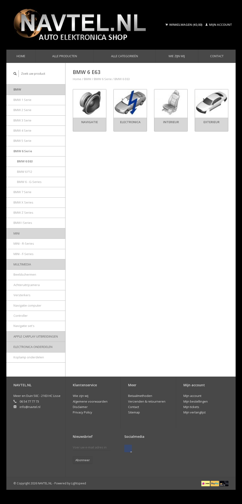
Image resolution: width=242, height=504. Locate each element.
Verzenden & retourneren (146, 401)
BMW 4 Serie (22, 130)
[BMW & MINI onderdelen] (85, 25)
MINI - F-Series (23, 254)
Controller (20, 315)
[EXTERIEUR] (211, 102)
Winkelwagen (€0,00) (186, 24)
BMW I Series (22, 223)
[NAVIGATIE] (89, 102)
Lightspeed (78, 483)
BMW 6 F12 (24, 171)
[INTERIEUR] (170, 102)
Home (21, 56)
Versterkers (21, 295)
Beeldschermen (24, 274)
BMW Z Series (23, 212)
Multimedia (22, 264)
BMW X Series (23, 202)
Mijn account (220, 24)
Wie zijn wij (177, 56)
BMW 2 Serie (22, 110)
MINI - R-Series (23, 243)
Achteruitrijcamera (26, 285)
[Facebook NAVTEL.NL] (128, 448)
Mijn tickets (191, 407)
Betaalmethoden (140, 396)
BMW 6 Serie (22, 151)
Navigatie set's (24, 326)
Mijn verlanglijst (194, 412)
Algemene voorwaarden (90, 401)
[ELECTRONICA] (130, 102)
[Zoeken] (15, 73)
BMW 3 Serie (22, 120)
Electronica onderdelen (32, 347)
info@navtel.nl (30, 407)
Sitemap (134, 412)
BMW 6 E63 (25, 161)
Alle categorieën (124, 56)
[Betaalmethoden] (206, 483)
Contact (217, 56)
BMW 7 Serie (22, 192)
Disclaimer (80, 407)
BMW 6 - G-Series (29, 182)
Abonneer (82, 460)
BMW (17, 89)
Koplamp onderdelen (28, 357)
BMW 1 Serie (22, 100)
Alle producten (64, 56)
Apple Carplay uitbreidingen (35, 336)
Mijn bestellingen (195, 401)
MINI (16, 233)
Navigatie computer (27, 305)
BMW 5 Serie (22, 141)
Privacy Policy (82, 412)
